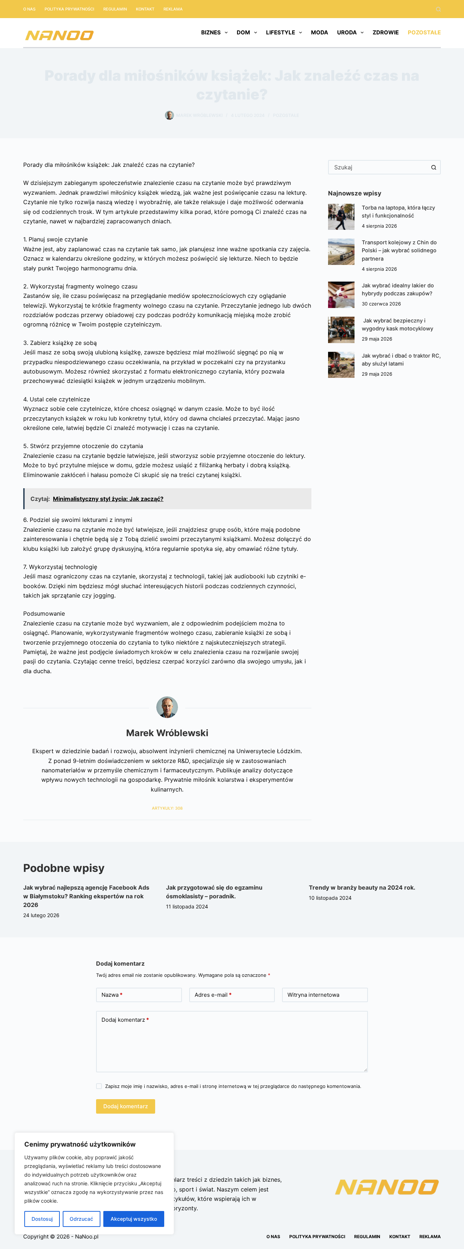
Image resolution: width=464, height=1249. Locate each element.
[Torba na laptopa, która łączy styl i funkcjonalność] (341, 217)
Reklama (173, 9)
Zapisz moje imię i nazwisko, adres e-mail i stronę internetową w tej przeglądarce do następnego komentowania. (233, 1086)
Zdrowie (386, 32)
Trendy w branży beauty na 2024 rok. (362, 887)
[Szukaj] (438, 9)
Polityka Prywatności (69, 9)
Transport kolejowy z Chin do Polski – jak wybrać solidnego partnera (399, 250)
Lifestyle (280, 32)
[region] (94, 1183)
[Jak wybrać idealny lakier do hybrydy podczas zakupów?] (341, 295)
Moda (319, 32)
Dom (243, 32)
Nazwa (112, 994)
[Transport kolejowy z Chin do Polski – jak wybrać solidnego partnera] (341, 252)
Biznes (211, 32)
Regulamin (115, 9)
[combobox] (378, 167)
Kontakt (145, 9)
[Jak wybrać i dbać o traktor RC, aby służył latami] (341, 365)
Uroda (347, 32)
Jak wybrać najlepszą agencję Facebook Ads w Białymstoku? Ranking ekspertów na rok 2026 (86, 896)
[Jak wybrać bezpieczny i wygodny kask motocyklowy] (341, 330)
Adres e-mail (213, 994)
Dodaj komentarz (125, 1019)
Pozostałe (424, 32)
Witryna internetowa (313, 994)
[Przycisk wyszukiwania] (433, 167)
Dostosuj (42, 1219)
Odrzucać (81, 1219)
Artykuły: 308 (167, 808)
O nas (29, 9)
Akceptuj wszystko (134, 1219)
